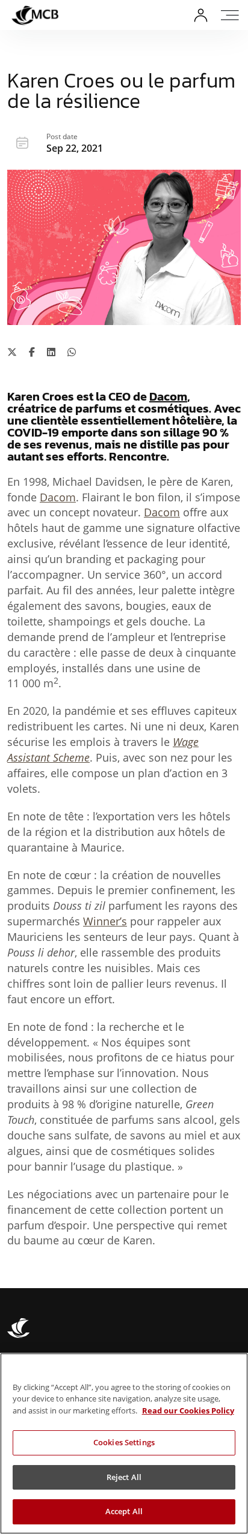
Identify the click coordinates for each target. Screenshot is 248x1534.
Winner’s (105, 921)
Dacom (168, 396)
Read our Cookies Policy (188, 1410)
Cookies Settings (124, 1442)
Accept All (124, 1511)
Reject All (124, 1477)
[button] (231, 15)
